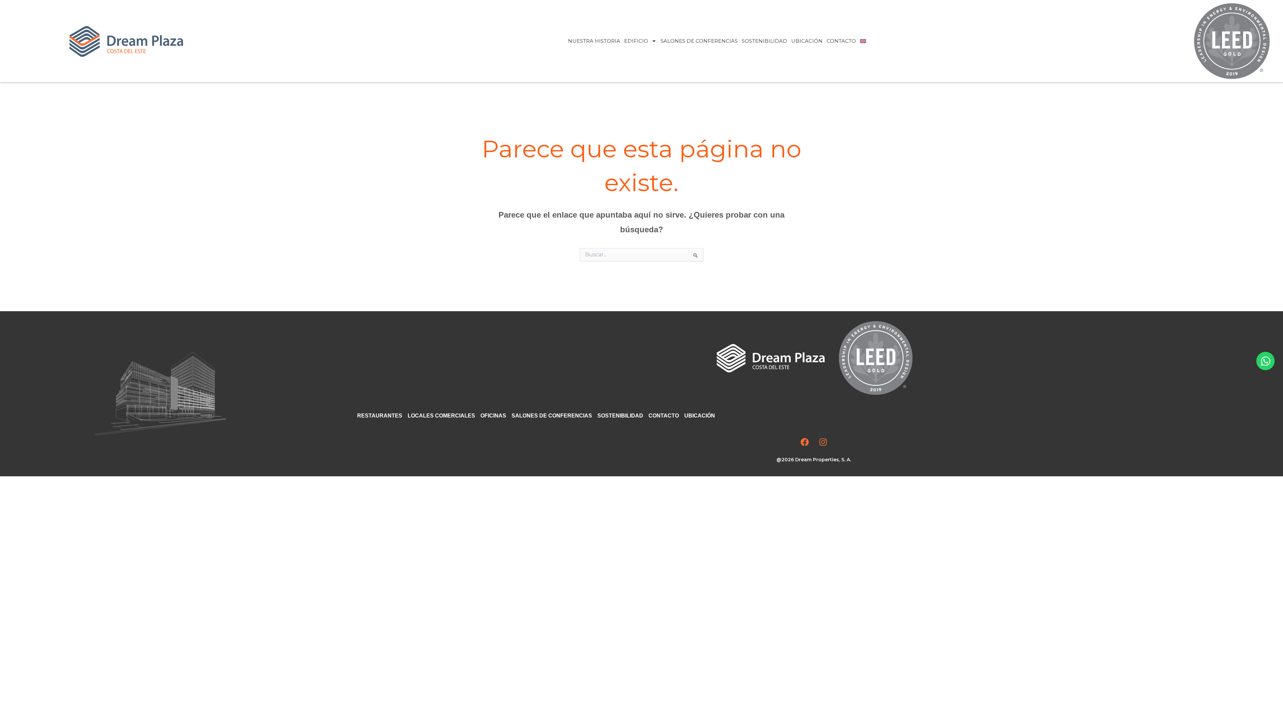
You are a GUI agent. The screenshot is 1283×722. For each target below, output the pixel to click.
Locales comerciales (441, 415)
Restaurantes (379, 415)
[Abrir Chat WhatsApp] (1265, 361)
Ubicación (807, 41)
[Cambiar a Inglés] (863, 41)
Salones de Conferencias (699, 41)
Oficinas (493, 415)
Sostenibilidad (764, 41)
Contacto (841, 41)
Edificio (636, 41)
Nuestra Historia (594, 41)
